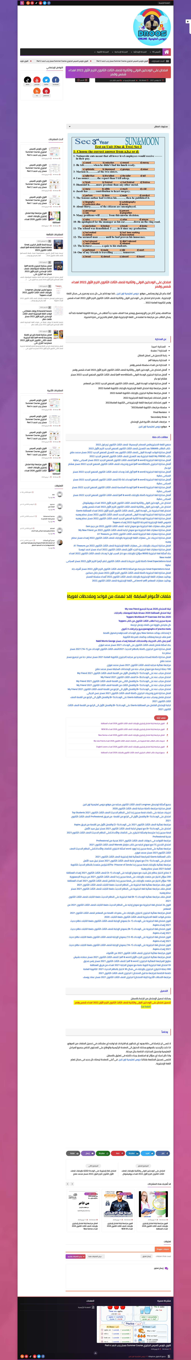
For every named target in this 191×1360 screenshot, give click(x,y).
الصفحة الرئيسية (164, 2)
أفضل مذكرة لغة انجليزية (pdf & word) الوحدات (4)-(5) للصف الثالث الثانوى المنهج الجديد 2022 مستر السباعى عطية (122, 481)
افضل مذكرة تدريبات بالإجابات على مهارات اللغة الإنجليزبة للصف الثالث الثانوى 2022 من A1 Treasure (122, 545)
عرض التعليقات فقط (95, 1256)
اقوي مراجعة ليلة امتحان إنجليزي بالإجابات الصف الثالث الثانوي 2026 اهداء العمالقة (133, 723)
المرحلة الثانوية (103, 52)
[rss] (28, 3)
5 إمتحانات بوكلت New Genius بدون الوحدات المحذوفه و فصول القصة (137, 633)
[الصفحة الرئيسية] (166, 51)
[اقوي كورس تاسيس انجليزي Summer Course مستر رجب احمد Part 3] (54, 168)
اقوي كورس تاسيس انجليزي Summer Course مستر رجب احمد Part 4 (36, 152)
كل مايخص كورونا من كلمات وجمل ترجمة (151, 625)
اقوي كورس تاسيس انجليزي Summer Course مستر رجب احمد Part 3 (36, 168)
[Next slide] (68, 1184)
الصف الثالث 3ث (115, 80)
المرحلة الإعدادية (121, 52)
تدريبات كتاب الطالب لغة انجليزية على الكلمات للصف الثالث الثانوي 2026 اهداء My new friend (129, 741)
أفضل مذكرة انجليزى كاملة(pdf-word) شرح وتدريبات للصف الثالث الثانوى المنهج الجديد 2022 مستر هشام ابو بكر (119, 466)
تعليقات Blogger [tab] (163, 1249)
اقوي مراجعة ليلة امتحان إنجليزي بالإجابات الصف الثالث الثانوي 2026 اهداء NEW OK (133, 729)
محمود (52, 504)
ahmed (52, 528)
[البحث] (22, 3)
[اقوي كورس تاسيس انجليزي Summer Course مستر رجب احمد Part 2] (54, 184)
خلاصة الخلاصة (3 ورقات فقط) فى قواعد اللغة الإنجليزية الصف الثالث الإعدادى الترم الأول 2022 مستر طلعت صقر (37, 315)
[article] (93, 1169)
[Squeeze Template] (169, 1356)
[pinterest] (32, 3)
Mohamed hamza (49, 516)
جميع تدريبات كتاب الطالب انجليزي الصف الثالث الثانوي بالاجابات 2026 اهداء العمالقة (133, 752)
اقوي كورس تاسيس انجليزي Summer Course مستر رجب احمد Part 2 (107, 61)
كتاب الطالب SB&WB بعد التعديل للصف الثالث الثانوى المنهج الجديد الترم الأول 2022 (129, 448)
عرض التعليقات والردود (75, 1256)
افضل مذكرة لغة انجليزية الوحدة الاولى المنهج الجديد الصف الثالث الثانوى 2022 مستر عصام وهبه (123, 514)
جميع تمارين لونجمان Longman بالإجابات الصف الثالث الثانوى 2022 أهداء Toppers (37, 292)
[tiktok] (36, 3)
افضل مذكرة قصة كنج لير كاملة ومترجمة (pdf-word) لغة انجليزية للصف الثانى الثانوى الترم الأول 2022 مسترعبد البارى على (36, 339)
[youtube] (40, 3)
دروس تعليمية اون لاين (128, 293)
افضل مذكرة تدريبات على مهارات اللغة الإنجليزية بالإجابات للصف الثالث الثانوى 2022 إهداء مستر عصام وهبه (121, 540)
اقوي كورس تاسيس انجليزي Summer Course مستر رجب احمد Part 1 (47, 61)
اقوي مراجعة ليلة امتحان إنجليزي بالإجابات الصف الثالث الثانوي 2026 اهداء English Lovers (130, 746)
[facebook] (49, 3)
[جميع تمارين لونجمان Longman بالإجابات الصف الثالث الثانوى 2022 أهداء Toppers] (58, 289)
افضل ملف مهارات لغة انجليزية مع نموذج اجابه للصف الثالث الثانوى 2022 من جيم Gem (128, 526)
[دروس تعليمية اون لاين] (152, 27)
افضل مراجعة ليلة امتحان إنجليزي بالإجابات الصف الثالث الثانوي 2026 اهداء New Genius (131, 735)
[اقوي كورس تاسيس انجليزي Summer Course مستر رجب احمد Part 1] (54, 200)
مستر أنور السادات (49, 540)
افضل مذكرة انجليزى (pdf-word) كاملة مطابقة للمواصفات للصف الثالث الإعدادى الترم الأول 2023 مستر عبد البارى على (38, 270)
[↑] (95, 1353)
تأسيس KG (156, 52)
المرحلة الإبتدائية (140, 52)
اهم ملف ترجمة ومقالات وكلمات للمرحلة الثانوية (147, 637)
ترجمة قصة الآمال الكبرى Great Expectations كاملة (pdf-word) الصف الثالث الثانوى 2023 (36, 247)
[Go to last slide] (72, 1184)
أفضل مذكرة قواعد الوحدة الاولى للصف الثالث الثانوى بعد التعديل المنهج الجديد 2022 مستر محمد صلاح (120, 452)
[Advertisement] (67, 26)
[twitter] (45, 3)
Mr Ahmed (165, 1349)
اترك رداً (50, 497)
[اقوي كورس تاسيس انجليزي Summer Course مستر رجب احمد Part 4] (54, 151)
